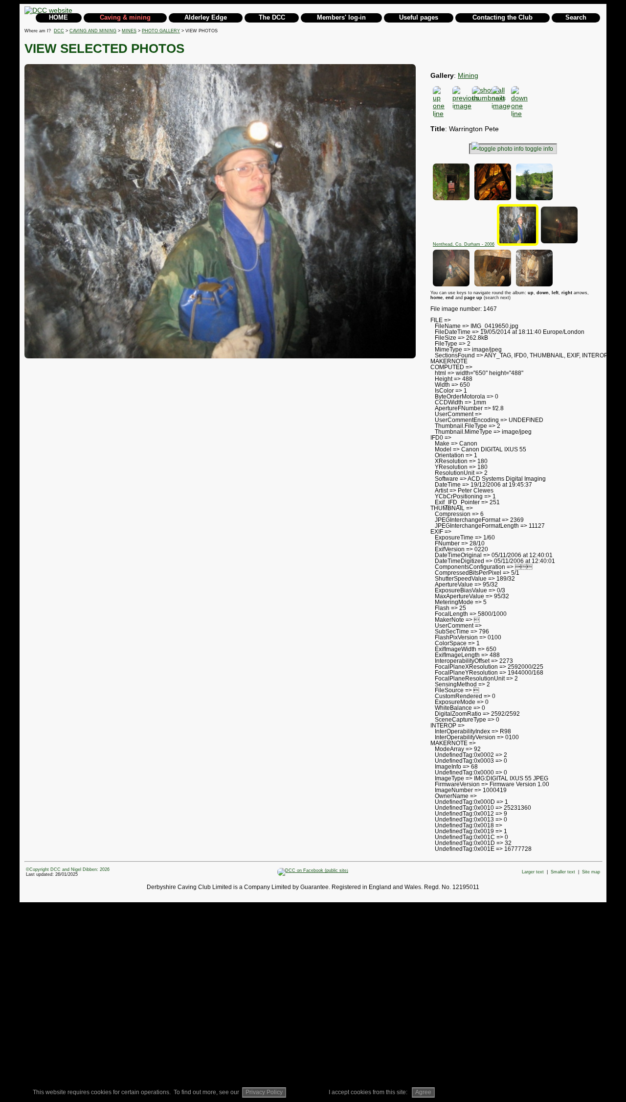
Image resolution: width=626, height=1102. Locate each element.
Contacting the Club (502, 17)
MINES (129, 30)
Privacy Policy (264, 1092)
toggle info (539, 149)
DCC (59, 30)
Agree (423, 1092)
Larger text (533, 871)
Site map (591, 871)
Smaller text (563, 871)
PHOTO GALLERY (161, 30)
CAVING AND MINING (92, 30)
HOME (58, 17)
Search (575, 17)
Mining (468, 75)
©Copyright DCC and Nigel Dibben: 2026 (68, 869)
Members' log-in (341, 17)
